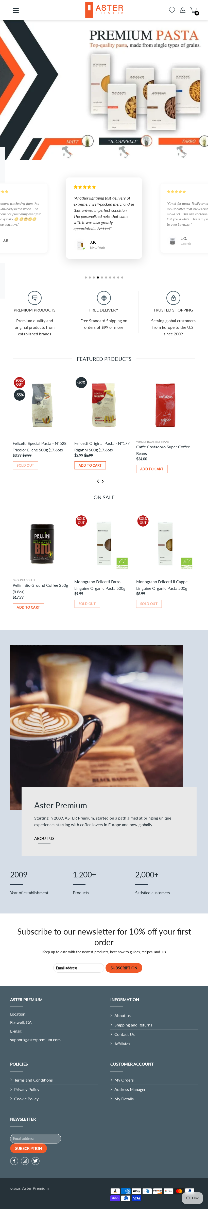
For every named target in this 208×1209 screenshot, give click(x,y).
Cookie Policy (26, 1098)
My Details (124, 1098)
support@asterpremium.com (35, 1039)
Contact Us (124, 1034)
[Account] (183, 10)
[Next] (102, 156)
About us (122, 1015)
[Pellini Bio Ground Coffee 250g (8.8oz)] (42, 543)
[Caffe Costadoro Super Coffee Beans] (165, 405)
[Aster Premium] (104, 10)
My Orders (124, 1079)
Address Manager (130, 1089)
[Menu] (15, 10)
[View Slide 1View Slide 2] (104, 90)
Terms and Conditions (33, 1079)
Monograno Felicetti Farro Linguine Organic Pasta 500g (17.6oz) (100, 588)
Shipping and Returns (133, 1024)
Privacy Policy (26, 1089)
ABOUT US (44, 838)
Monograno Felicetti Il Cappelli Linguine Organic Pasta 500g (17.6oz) (164, 588)
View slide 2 (107, 150)
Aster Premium (35, 1188)
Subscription (124, 968)
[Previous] (97, 156)
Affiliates (122, 1043)
